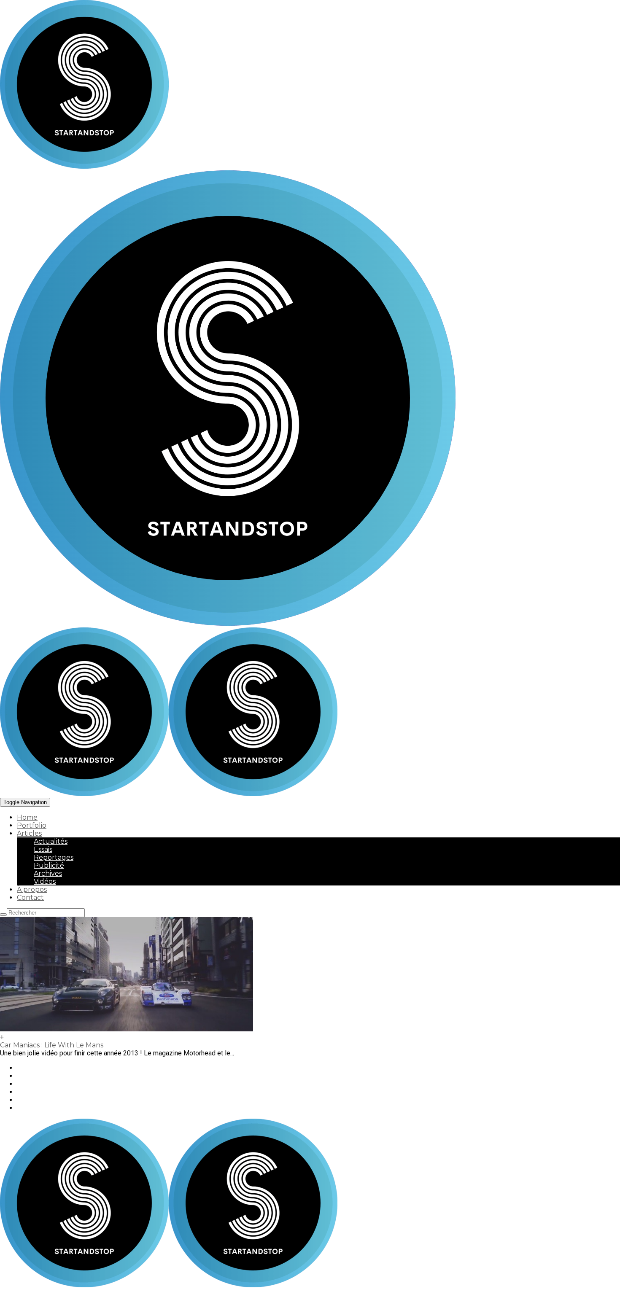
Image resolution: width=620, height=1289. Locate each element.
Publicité (49, 865)
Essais (43, 849)
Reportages (53, 857)
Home (27, 817)
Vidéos (45, 881)
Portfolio (31, 825)
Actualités (50, 841)
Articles (29, 833)
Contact (30, 897)
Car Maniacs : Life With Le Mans (51, 1045)
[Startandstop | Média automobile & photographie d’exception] (168, 794)
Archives (48, 873)
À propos (32, 889)
